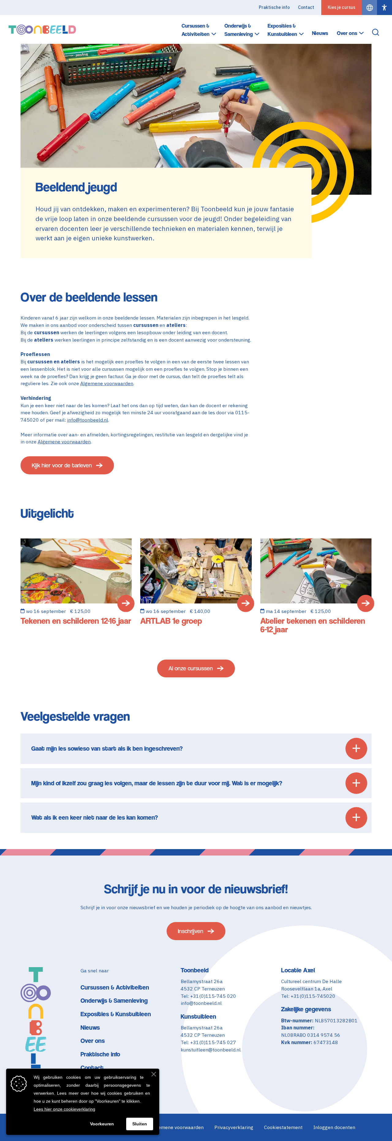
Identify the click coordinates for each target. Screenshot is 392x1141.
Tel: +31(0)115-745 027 (208, 1042)
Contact (306, 7)
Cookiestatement (283, 1127)
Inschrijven (190, 931)
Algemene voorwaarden (106, 383)
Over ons (347, 33)
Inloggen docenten (334, 1127)
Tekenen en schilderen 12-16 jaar (76, 621)
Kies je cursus (341, 7)
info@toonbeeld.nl (87, 420)
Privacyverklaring (233, 1127)
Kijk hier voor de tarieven (62, 465)
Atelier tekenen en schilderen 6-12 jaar (312, 625)
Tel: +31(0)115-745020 (308, 996)
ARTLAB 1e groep (171, 621)
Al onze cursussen (190, 668)
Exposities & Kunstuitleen (282, 30)
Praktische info (274, 7)
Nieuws (320, 33)
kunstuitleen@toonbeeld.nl (211, 1050)
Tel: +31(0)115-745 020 (208, 996)
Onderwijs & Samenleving (238, 30)
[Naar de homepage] (42, 30)
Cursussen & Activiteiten (195, 30)
